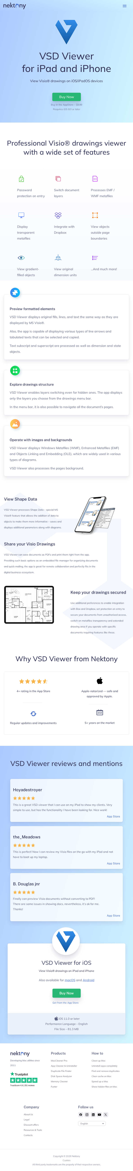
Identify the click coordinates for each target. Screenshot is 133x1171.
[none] (92, 1123)
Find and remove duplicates (105, 1071)
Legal (26, 1119)
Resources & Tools (33, 1130)
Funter (54, 1086)
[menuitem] (92, 1123)
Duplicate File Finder (61, 1071)
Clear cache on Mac (101, 1076)
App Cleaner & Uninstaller (64, 1065)
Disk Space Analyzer (61, 1076)
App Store (113, 816)
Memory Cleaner (59, 1081)
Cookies (66, 1160)
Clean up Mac (98, 1060)
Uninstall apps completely (104, 1065)
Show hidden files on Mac (104, 1086)
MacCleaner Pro (59, 1060)
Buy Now (66, 993)
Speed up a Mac (100, 1081)
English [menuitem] (84, 1123)
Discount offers (31, 1124)
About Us (28, 1114)
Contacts (28, 1135)
